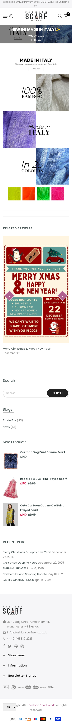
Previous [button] (9, 296)
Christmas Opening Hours (20, 563)
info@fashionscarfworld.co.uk (27, 632)
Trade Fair (9, 420)
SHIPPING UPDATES (14, 568)
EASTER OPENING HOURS (18, 580)
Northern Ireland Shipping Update (25, 574)
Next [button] (62, 296)
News (37, 40)
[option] (36, 295)
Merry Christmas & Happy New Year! (27, 349)
